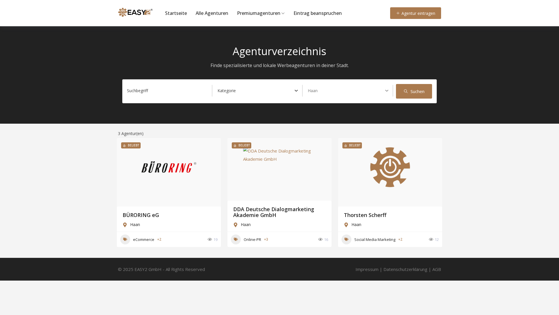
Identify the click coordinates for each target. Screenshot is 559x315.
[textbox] (226, 90)
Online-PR (252, 239)
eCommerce (143, 239)
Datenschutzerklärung (405, 269)
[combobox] (257, 91)
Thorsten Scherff (365, 214)
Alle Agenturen (212, 13)
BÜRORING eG (141, 214)
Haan (135, 224)
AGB (436, 269)
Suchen (417, 91)
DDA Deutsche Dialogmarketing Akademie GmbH (273, 212)
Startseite (176, 13)
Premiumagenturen (258, 13)
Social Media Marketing (374, 239)
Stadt (313, 90)
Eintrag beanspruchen (317, 13)
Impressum (366, 269)
